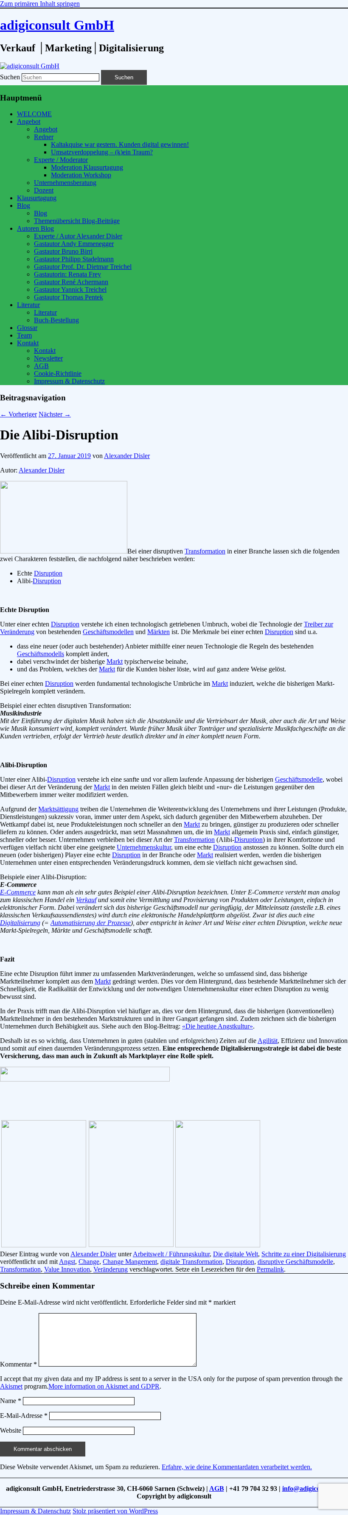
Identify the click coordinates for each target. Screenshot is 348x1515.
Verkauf (86, 899)
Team (24, 335)
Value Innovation (67, 1269)
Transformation (205, 551)
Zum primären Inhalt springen (40, 3)
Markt (115, 661)
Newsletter (48, 358)
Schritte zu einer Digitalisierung (303, 1254)
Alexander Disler (127, 455)
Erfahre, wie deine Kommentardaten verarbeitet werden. (237, 1466)
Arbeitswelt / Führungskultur (171, 1254)
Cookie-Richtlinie (57, 373)
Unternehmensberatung (65, 182)
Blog (23, 205)
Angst (67, 1261)
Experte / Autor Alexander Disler (78, 236)
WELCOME (34, 113)
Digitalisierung (20, 922)
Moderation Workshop (81, 175)
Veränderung (110, 1269)
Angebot (28, 121)
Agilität (268, 1040)
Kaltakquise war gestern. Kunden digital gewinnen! (120, 144)
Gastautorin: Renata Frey (67, 274)
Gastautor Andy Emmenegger (74, 243)
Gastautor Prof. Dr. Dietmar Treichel (83, 266)
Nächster (55, 414)
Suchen (10, 77)
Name (10, 1400)
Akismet (11, 1386)
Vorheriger (18, 414)
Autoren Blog (35, 228)
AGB (41, 365)
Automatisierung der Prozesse (91, 922)
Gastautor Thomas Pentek (68, 297)
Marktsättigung (58, 809)
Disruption (48, 573)
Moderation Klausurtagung (87, 167)
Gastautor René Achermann (71, 281)
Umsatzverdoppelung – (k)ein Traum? (102, 152)
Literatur (28, 304)
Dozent (43, 190)
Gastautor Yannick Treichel (70, 289)
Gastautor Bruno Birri (63, 251)
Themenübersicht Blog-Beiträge (77, 220)
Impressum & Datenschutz (69, 381)
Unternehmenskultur (144, 847)
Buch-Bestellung (56, 320)
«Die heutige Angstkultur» (217, 1026)
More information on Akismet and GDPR (104, 1386)
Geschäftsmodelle (299, 779)
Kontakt (28, 343)
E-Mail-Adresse (24, 1415)
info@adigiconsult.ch (312, 1488)
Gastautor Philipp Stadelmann (74, 259)
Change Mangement (130, 1261)
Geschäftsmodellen (108, 631)
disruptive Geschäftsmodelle (295, 1261)
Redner (43, 136)
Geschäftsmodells (40, 653)
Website (10, 1430)
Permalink (270, 1269)
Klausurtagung (36, 197)
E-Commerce (18, 892)
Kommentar (18, 1364)
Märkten (158, 631)
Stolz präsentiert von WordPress (115, 1511)
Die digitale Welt (235, 1254)
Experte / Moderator (61, 159)
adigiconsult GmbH (57, 25)
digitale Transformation (191, 1261)
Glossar (27, 327)
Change (89, 1261)
